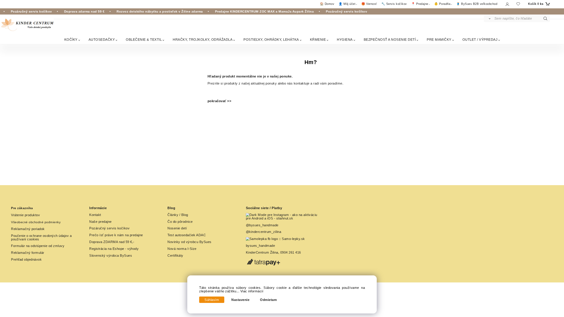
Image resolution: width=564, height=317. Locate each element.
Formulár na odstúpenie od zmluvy (37, 246)
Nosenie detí (177, 228)
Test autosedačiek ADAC (186, 235)
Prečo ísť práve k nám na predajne (116, 235)
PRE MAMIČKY (439, 39)
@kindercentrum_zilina (264, 232)
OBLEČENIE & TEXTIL (144, 39)
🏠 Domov (327, 4)
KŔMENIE (318, 39)
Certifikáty (175, 255)
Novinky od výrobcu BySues (189, 242)
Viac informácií (251, 291)
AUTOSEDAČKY (102, 39)
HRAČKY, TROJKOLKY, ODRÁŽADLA (202, 39)
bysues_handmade (261, 245)
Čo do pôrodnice (180, 221)
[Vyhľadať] (489, 18)
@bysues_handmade (262, 225)
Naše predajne (100, 221)
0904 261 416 (290, 252)
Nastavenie (240, 300)
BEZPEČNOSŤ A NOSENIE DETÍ (390, 39)
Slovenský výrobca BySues (110, 255)
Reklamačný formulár (27, 252)
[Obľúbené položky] (518, 4)
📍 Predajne (419, 4)
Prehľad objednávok (26, 259)
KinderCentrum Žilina (262, 252)
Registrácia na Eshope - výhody (114, 249)
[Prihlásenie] (507, 4)
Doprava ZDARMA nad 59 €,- (111, 242)
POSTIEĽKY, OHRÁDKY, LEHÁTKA (271, 39)
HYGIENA (345, 39)
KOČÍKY (71, 39)
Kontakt (95, 215)
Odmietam (268, 300)
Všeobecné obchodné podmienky (36, 222)
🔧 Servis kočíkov (394, 4)
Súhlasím (211, 300)
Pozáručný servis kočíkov (109, 228)
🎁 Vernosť (369, 4)
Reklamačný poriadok (28, 229)
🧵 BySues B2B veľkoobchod (476, 4)
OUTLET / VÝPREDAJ (480, 39)
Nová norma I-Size (182, 249)
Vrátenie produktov (25, 215)
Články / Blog (177, 215)
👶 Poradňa (442, 4)
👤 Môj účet (347, 4)
